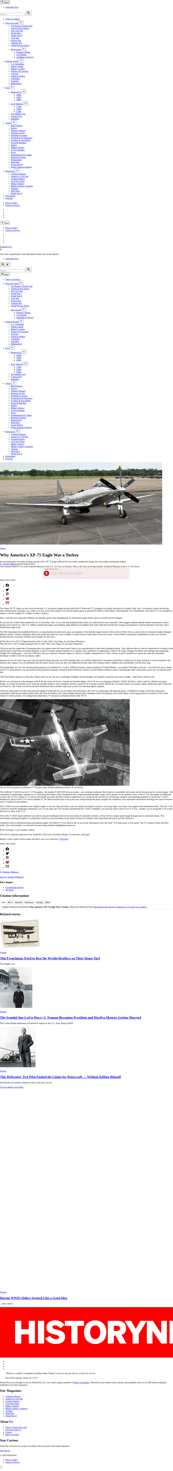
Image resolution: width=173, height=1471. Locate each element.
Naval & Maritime (18, 143)
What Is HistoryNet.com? (16, 1427)
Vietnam (14, 188)
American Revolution (20, 28)
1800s (18, 100)
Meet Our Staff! (12, 1435)
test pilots (9, 890)
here (87, 834)
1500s (18, 111)
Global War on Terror (20, 45)
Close (6, 2)
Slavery (14, 128)
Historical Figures (18, 157)
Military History (17, 147)
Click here (63, 839)
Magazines (10, 171)
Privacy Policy (11, 203)
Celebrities (15, 78)
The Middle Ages (18, 114)
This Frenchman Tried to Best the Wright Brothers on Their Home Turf (50, 958)
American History (18, 174)
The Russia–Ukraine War (21, 26)
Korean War (16, 40)
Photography (16, 160)
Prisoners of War (18, 133)
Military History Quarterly (22, 186)
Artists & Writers (18, 76)
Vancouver (29, 902)
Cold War (15, 38)
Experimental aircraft (14, 887)
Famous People (12, 61)
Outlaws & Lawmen (19, 71)
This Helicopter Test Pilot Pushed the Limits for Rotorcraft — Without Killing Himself (60, 1077)
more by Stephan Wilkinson (12, 877)
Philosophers (16, 83)
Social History (17, 164)
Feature (3, 952)
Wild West (15, 162)
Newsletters (10, 196)
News (13, 152)
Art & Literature (18, 150)
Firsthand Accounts (19, 135)
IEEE (47, 902)
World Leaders (17, 66)
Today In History (12, 19)
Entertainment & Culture (21, 155)
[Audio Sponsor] (106, 573)
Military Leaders (18, 69)
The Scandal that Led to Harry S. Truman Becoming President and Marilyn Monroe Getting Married (70, 1017)
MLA (10, 902)
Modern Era (16, 92)
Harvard (18, 902)
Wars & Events (11, 23)
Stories (3, 548)
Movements (16, 49)
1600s (18, 109)
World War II (16, 35)
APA (3, 902)
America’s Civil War (19, 176)
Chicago (39, 902)
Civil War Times (18, 181)
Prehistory (15, 119)
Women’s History (18, 130)
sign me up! (5, 1451)
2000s (18, 95)
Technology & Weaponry (21, 138)
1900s (18, 97)
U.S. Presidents (17, 64)
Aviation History (18, 179)
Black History (17, 126)
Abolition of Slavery (25, 57)
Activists (14, 74)
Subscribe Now (12, 7)
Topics (8, 123)
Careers (8, 1432)
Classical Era (16, 116)
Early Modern (17, 104)
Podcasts (9, 198)
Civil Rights (21, 55)
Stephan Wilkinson (11, 564)
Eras (7, 88)
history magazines (81, 1382)
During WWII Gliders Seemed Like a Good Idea (33, 1298)
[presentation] (21, 22)
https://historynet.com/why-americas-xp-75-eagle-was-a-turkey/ (120, 907)
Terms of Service (12, 205)
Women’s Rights (23, 52)
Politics (14, 145)
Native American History (21, 167)
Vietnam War (16, 43)
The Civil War (17, 31)
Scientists (15, 81)
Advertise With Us (13, 1430)
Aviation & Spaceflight (20, 140)
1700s (18, 106)
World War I (16, 33)
